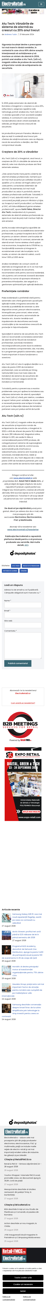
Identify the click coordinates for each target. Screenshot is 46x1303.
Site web (8, 620)
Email (7, 610)
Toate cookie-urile (23, 1277)
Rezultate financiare (31, 566)
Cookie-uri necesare (23, 1284)
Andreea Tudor (11, 34)
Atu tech (15, 566)
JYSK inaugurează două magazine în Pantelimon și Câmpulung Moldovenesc (22, 1236)
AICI (26, 545)
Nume (7, 600)
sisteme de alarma (10, 571)
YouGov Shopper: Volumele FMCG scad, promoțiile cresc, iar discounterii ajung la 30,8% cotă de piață (22, 1178)
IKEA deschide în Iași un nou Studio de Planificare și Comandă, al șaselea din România (21, 1212)
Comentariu (10, 631)
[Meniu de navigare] (41, 4)
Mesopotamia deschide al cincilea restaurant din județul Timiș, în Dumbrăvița (20, 1192)
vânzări (24, 571)
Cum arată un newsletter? (23, 703)
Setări (23, 1291)
